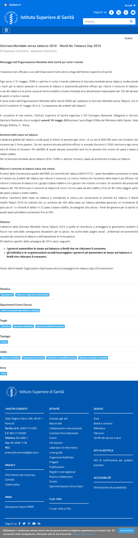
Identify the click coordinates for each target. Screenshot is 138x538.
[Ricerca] (131, 21)
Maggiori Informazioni (83, 534)
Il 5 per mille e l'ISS (60, 509)
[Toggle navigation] (6, 30)
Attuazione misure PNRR (19, 507)
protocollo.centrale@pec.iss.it (22, 452)
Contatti (9, 479)
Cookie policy (12, 484)
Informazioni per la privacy (20, 475)
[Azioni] (6, 5)
